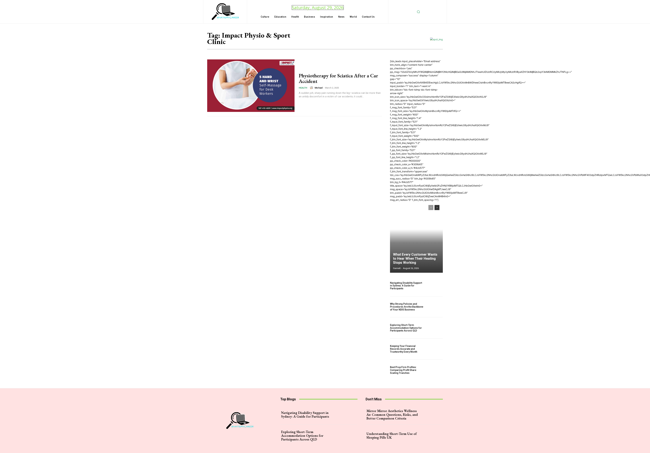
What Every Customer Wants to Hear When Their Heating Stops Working (415, 258)
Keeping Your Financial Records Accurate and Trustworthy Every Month (403, 349)
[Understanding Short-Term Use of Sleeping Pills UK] (430, 435)
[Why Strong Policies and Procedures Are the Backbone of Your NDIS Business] (435, 307)
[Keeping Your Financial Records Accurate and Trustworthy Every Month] (435, 349)
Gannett (397, 268)
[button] (418, 11)
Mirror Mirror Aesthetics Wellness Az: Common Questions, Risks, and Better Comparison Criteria (392, 414)
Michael (319, 88)
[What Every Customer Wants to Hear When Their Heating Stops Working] (416, 237)
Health (303, 88)
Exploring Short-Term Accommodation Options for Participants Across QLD (406, 328)
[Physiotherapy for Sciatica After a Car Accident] (251, 85)
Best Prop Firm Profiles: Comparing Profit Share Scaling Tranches (403, 370)
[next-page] (437, 207)
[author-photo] (312, 87)
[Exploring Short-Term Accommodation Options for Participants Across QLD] (435, 328)
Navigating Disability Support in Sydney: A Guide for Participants (406, 286)
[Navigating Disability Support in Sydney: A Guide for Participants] (435, 286)
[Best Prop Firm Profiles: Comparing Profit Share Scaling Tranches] (435, 370)
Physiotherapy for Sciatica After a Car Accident (338, 78)
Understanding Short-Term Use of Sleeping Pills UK (391, 436)
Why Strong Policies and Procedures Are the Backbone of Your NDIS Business (406, 307)
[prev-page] (430, 207)
